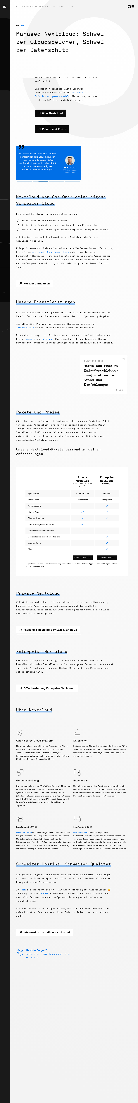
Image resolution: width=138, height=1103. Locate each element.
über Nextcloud (52, 113)
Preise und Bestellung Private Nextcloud (50, 630)
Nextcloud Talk (80, 832)
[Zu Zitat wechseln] (24, 181)
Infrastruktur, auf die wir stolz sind (46, 932)
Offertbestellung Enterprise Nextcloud (49, 688)
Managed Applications (41, 6)
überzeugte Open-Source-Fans (50, 252)
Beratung (47, 339)
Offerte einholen (107, 557)
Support (30, 339)
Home (19, 6)
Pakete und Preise (54, 129)
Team (23, 889)
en (22, 25)
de (17, 25)
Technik (44, 893)
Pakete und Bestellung (83, 557)
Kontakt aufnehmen (36, 283)
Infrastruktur (25, 327)
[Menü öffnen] (4, 6)
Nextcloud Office (24, 832)
